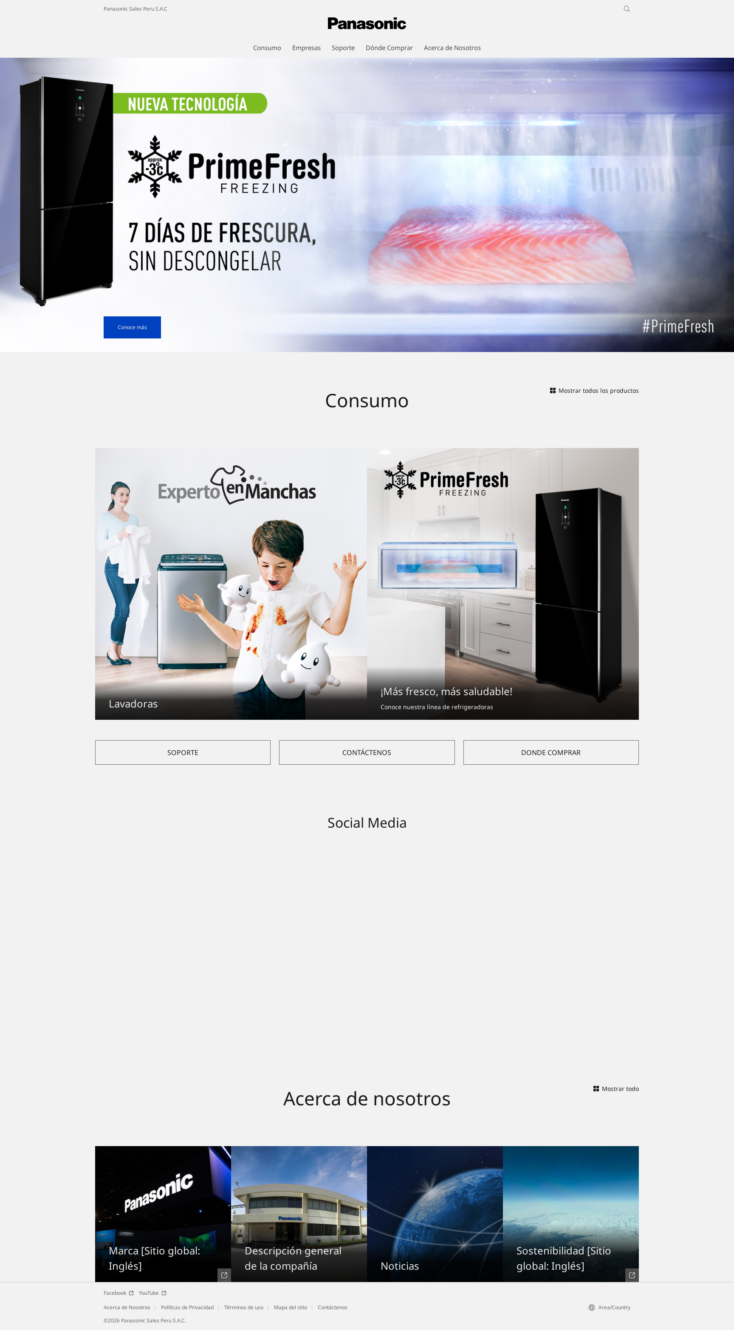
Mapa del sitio (290, 1307)
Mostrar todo (620, 1089)
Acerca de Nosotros (127, 1307)
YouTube (149, 1292)
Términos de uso (243, 1307)
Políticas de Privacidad (187, 1307)
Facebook (115, 1292)
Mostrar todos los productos (599, 390)
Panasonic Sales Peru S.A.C (135, 8)
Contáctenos (332, 1307)
